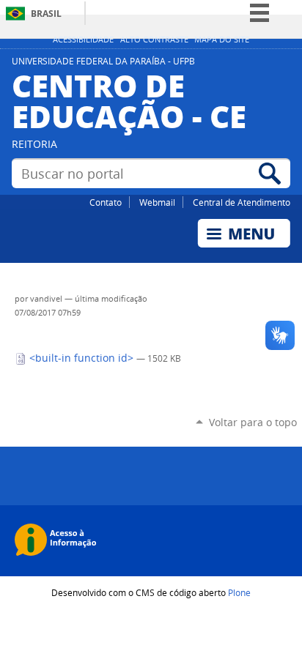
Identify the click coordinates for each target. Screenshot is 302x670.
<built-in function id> (81, 358)
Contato (105, 202)
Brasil (46, 13)
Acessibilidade (83, 39)
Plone (239, 592)
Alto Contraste (154, 39)
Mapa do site (221, 39)
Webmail (157, 202)
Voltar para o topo (253, 422)
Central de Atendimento (241, 202)
